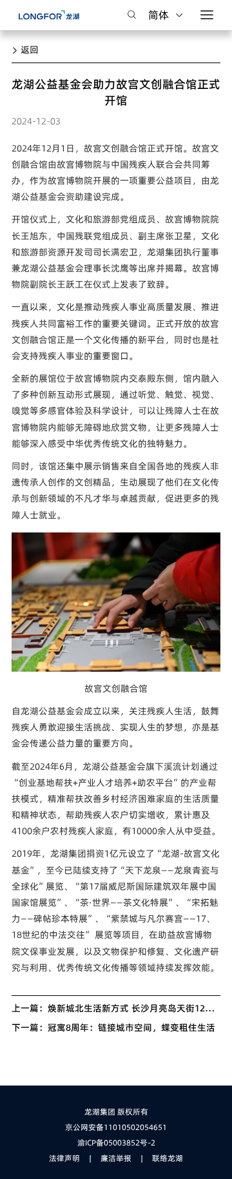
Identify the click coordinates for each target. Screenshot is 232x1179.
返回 (28, 49)
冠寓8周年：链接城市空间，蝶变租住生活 (131, 1027)
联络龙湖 (167, 1158)
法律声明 (64, 1158)
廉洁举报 (116, 1158)
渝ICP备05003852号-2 (116, 1142)
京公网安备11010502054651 (116, 1127)
